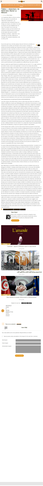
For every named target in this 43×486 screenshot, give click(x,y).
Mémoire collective (16, 209)
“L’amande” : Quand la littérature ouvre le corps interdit (21, 246)
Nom (4, 340)
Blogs (39, 45)
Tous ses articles (15, 220)
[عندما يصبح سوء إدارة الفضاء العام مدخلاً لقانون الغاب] (20, 260)
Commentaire (6, 346)
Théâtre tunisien (22, 209)
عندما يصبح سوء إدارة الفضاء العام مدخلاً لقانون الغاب (29, 272)
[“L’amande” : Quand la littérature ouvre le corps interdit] (20, 234)
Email (5, 343)
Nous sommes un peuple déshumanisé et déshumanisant (21, 297)
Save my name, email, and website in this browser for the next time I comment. (21, 336)
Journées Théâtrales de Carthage (8, 209)
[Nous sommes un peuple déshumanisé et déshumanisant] (20, 285)
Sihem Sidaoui (9, 15)
